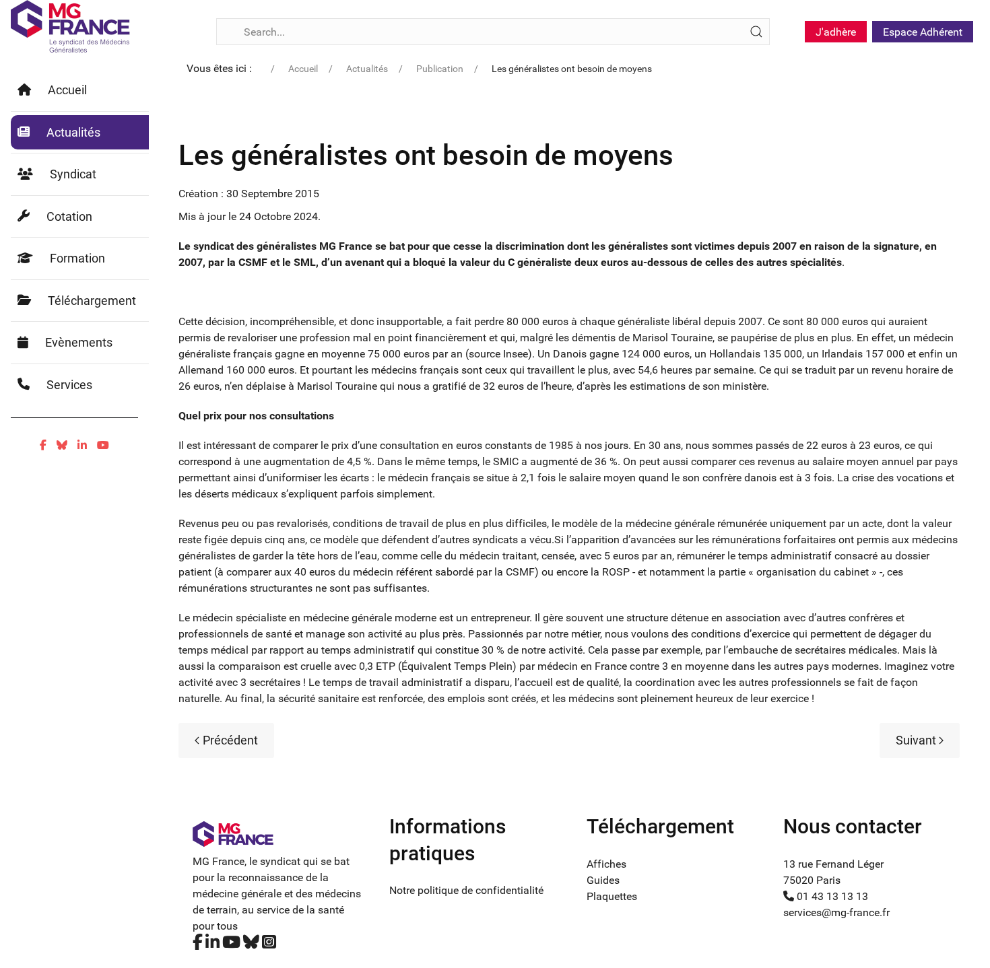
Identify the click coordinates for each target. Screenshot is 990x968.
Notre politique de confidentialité (466, 890)
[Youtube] (103, 445)
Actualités (73, 132)
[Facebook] (43, 445)
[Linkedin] (82, 445)
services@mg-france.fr (836, 912)
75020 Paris (811, 880)
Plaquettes (612, 896)
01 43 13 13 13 (831, 896)
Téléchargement (92, 300)
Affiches (606, 864)
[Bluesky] (62, 445)
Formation (77, 258)
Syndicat (73, 174)
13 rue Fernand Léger (833, 864)
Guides (603, 880)
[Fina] (70, 26)
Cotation (69, 216)
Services (69, 385)
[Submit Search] (756, 31)
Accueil (67, 90)
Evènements (78, 342)
